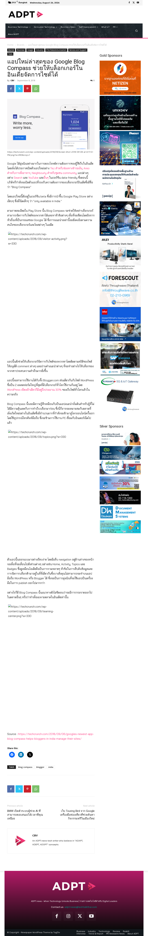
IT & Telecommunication (56, 50)
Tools (10, 54)
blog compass (25, 767)
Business (20, 50)
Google (30, 50)
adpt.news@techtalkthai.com (80, 907)
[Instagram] (68, 916)
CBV (12, 80)
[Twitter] (133, 3)
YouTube (33, 177)
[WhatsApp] (35, 88)
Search (18, 177)
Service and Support (77, 50)
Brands (20, 44)
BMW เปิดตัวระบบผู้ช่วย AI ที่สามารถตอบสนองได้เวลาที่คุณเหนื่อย (25, 814)
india (50, 767)
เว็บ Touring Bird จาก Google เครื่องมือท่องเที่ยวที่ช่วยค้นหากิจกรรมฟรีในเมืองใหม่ (77, 814)
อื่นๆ (46, 177)
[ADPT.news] (25, 14)
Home (10, 44)
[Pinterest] (27, 88)
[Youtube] (138, 3)
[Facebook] (129, 3)
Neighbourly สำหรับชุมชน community (54, 173)
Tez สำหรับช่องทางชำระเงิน (66, 168)
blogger (40, 767)
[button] (136, 30)
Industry (39, 50)
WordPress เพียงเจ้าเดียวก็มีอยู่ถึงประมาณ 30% (34, 389)
